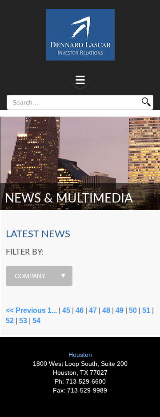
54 (36, 320)
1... (52, 310)
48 (106, 310)
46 (80, 310)
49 (120, 310)
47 (93, 310)
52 (10, 320)
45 (66, 310)
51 (146, 310)
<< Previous (26, 310)
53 (23, 320)
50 (133, 310)
